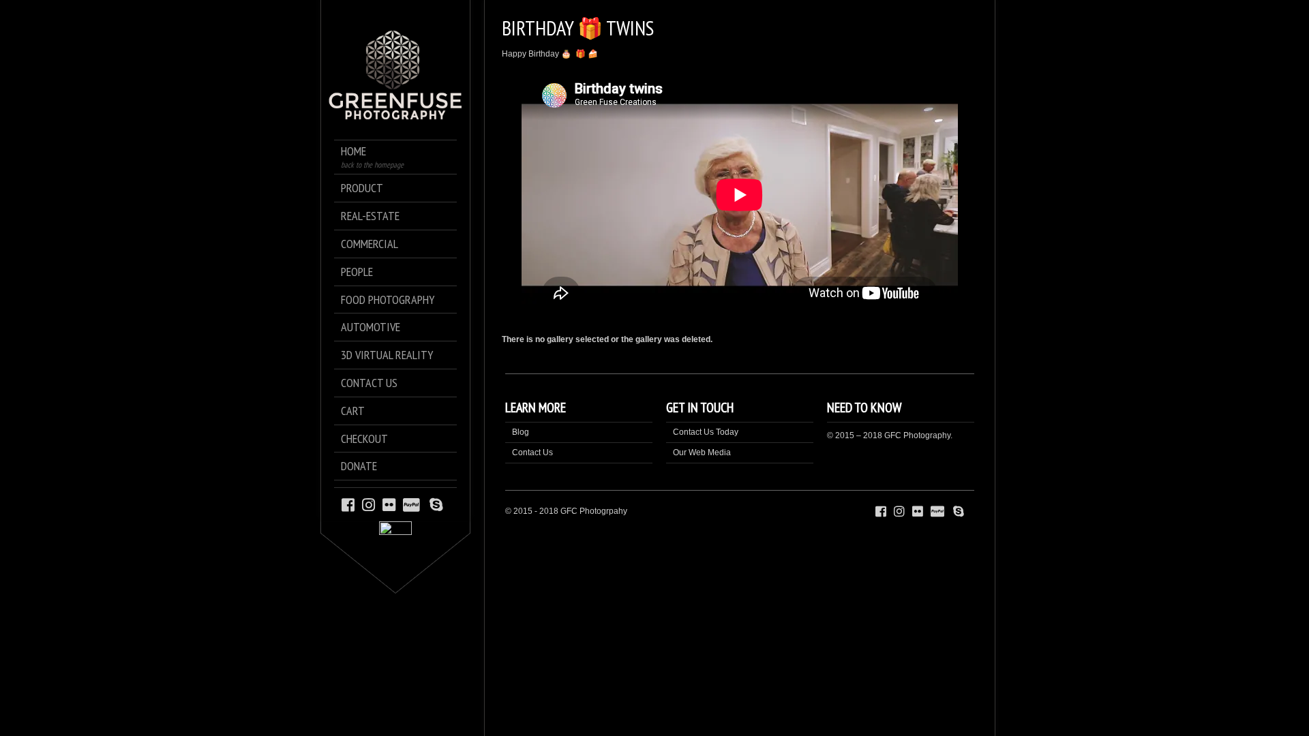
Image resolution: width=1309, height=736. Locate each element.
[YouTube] (450, 504)
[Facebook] (348, 504)
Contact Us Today (705, 432)
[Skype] (436, 504)
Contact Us (532, 452)
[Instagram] (368, 504)
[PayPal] (413, 504)
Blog (520, 432)
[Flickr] (389, 504)
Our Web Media (702, 452)
